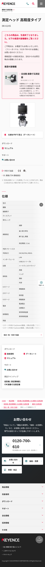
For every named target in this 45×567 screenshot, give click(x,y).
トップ (39, 540)
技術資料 (10, 353)
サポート (41, 285)
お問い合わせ (9, 160)
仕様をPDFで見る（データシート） (22, 134)
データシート (31, 353)
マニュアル (8, 148)
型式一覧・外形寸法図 (11, 335)
